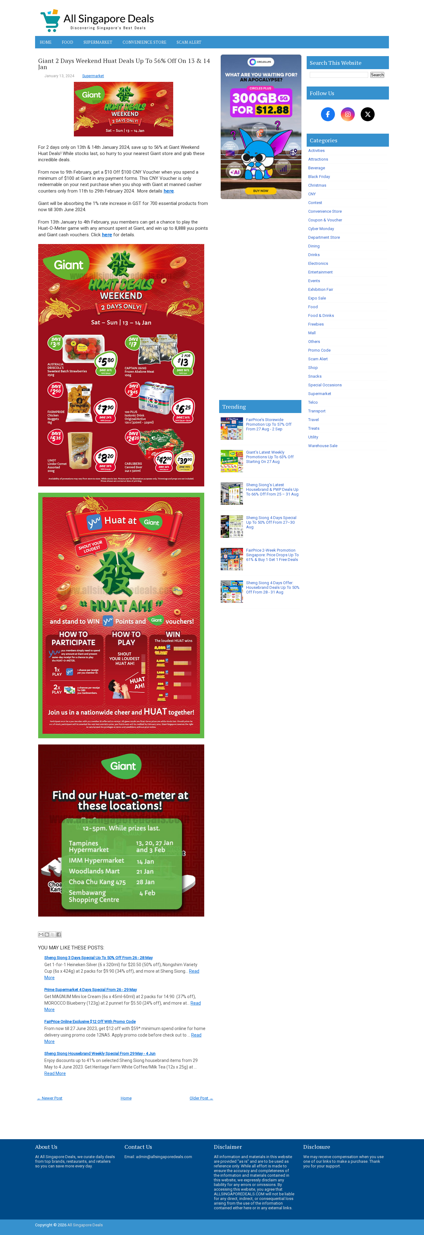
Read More (55, 1073)
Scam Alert (189, 42)
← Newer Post (49, 1098)
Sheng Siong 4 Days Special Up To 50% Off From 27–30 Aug (271, 522)
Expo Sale (317, 298)
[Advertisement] (260, 301)
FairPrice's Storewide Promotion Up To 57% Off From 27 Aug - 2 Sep (268, 424)
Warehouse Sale (322, 445)
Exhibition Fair (320, 289)
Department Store (324, 237)
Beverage (316, 168)
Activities (316, 150)
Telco (313, 402)
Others (314, 341)
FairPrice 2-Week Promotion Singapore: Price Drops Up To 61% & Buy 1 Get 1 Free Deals (272, 555)
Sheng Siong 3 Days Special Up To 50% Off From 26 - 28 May (98, 957)
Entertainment (320, 272)
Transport (317, 411)
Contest (315, 202)
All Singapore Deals (85, 1225)
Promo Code (319, 350)
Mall (312, 333)
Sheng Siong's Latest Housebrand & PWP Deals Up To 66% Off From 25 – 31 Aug (272, 489)
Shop (313, 367)
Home (46, 42)
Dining (314, 246)
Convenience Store (144, 42)
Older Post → (201, 1098)
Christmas (317, 185)
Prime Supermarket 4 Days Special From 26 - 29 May (90, 989)
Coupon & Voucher (325, 220)
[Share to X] (53, 934)
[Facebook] (328, 114)
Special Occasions (325, 385)
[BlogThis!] (47, 934)
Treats (313, 428)
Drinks (314, 254)
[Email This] (41, 934)
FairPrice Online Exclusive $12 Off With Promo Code (90, 1021)
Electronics (318, 263)
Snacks (315, 376)
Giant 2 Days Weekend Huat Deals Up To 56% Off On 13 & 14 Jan (124, 64)
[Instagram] (348, 114)
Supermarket (97, 42)
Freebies (316, 324)
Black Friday (319, 176)
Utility (313, 437)
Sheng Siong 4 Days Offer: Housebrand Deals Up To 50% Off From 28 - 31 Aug (273, 587)
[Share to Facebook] (59, 934)
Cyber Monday (321, 228)
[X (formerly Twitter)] (368, 114)
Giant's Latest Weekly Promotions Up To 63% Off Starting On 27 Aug (270, 457)
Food (67, 42)
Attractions (318, 159)
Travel (313, 419)
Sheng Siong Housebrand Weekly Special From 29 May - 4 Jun (100, 1053)
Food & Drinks (321, 315)
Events (314, 280)
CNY (312, 194)
